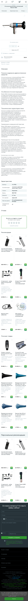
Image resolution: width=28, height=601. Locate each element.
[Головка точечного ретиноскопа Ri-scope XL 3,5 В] (7, 345)
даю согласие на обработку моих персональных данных (14, 541)
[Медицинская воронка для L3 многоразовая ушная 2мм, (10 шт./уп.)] (7, 375)
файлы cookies (20, 579)
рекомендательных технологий (16, 586)
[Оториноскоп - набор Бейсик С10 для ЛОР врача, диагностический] (7, 274)
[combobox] (3, 519)
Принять (14, 598)
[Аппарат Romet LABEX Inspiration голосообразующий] (21, 274)
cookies (18, 596)
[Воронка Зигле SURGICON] (7, 306)
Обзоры (3, 558)
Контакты (3, 567)
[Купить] (11, 265)
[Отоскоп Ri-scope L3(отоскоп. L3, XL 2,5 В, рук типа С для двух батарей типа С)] (21, 345)
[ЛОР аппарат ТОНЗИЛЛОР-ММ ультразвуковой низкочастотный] (21, 306)
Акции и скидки (5, 549)
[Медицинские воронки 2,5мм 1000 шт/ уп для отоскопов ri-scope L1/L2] (7, 406)
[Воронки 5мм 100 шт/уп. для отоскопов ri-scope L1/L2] (21, 406)
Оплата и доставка (6, 563)
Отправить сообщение (14, 537)
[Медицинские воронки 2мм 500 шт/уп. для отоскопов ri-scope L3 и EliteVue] (21, 375)
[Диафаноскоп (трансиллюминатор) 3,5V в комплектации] (21, 241)
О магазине (4, 554)
